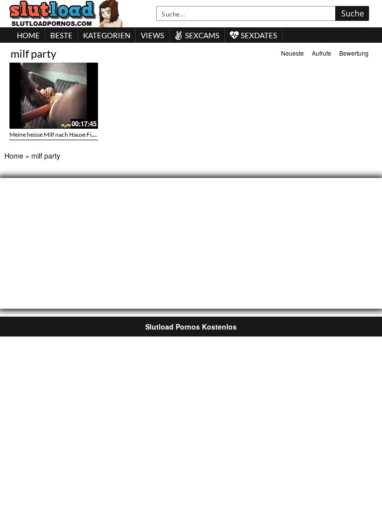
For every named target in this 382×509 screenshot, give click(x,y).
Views (152, 35)
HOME (28, 35)
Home (13, 156)
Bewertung (354, 53)
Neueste (292, 53)
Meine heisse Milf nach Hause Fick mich (60, 134)
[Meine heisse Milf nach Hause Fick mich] (53, 96)
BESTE (61, 35)
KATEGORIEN (106, 35)
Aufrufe (321, 53)
